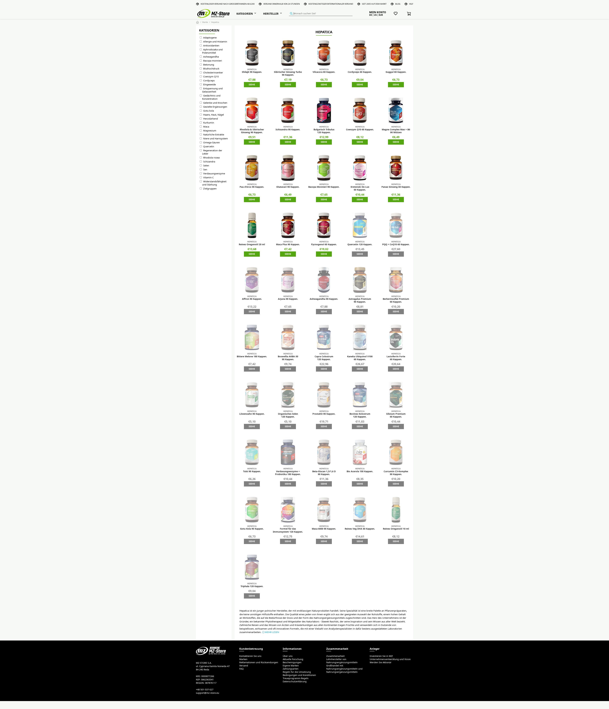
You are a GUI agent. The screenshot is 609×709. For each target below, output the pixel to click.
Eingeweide (209, 84)
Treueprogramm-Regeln (295, 678)
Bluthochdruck (211, 68)
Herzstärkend (210, 118)
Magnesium (209, 130)
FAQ (241, 669)
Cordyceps (209, 80)
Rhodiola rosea (211, 157)
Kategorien (244, 13)
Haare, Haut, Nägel (213, 114)
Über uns (288, 656)
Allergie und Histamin (215, 41)
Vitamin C (208, 177)
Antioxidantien (211, 45)
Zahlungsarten (290, 669)
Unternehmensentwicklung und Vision (390, 659)
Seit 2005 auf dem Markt (374, 4)
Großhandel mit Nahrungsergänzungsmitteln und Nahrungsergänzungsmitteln (344, 668)
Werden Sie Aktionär (380, 662)
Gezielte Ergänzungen (215, 107)
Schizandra (209, 161)
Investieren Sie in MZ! (381, 656)
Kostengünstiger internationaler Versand (330, 4)
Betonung (208, 64)
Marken (243, 659)
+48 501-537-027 (204, 689)
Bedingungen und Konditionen (299, 675)
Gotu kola (208, 111)
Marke (205, 22)
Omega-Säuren (211, 142)
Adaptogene (210, 37)
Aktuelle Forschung (293, 659)
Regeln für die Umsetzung (297, 672)
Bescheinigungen (292, 662)
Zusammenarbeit (335, 656)
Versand (243, 665)
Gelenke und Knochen (215, 103)
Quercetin (208, 146)
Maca (206, 126)
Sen (205, 169)
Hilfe (411, 4)
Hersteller (271, 13)
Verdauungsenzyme (214, 173)
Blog (397, 4)
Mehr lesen (272, 632)
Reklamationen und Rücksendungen (258, 662)
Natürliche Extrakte (213, 134)
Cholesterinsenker (213, 72)
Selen (206, 165)
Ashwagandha (211, 56)
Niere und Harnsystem (215, 138)
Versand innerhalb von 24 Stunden (281, 4)
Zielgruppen (210, 188)
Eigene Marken (291, 665)
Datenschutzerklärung (295, 681)
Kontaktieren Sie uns (250, 656)
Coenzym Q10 (211, 76)
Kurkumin (208, 122)
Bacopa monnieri (212, 60)
